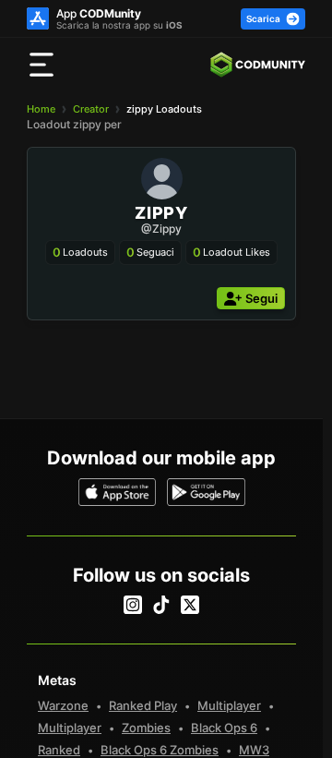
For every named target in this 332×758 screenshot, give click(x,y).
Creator (91, 108)
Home (41, 108)
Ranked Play (143, 705)
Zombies (146, 727)
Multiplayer (229, 705)
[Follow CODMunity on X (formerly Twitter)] (190, 605)
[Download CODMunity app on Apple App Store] (117, 492)
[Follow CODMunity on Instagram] (133, 605)
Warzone (63, 705)
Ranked (59, 749)
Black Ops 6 (224, 727)
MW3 (254, 749)
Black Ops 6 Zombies (160, 749)
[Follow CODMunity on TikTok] (161, 605)
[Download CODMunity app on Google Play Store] (206, 492)
